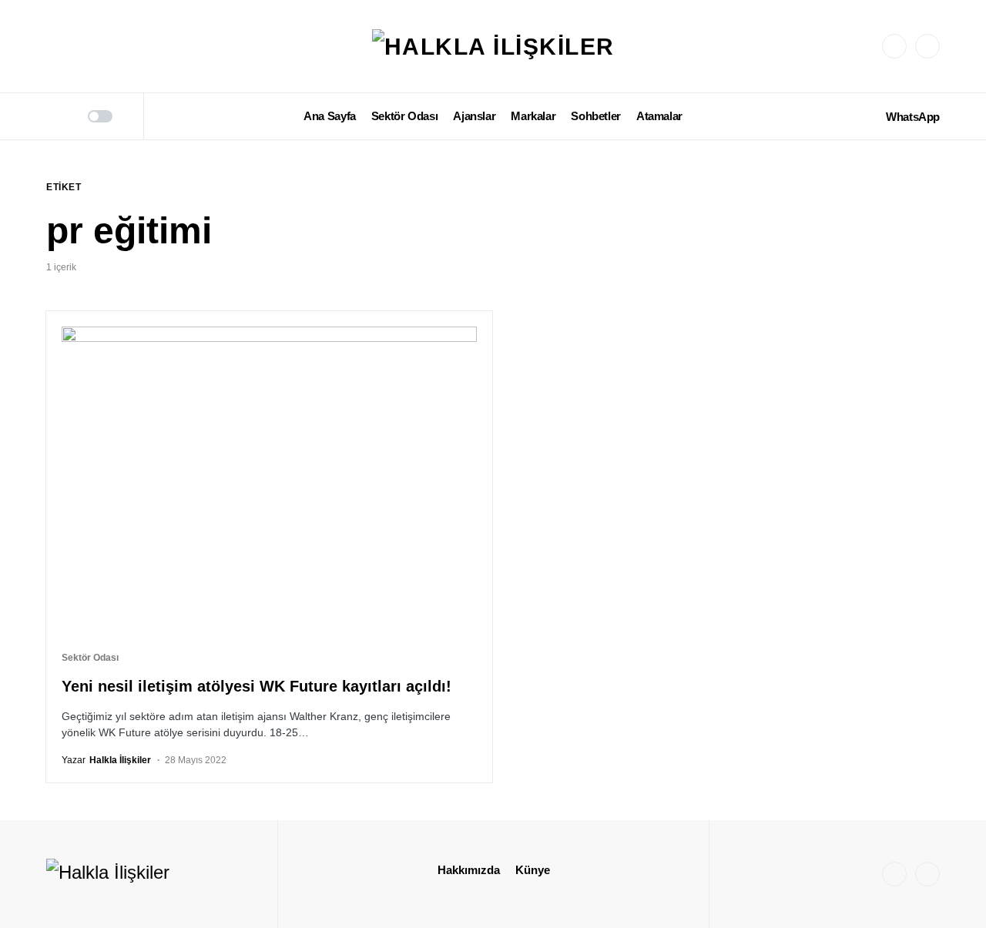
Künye (532, 869)
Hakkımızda (469, 869)
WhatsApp (913, 116)
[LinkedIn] (927, 46)
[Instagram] (894, 46)
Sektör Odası (90, 657)
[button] (51, 116)
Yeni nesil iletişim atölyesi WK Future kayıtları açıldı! (256, 686)
